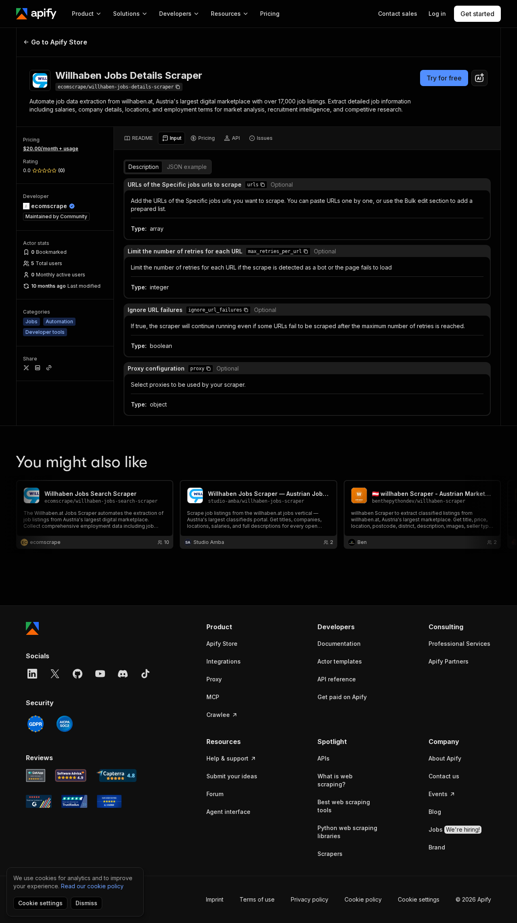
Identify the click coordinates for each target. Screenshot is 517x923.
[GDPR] (35, 723)
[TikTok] (145, 673)
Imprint (214, 899)
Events (438, 793)
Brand (437, 847)
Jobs (454, 829)
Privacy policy (309, 899)
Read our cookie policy (92, 886)
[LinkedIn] (32, 673)
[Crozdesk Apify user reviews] (109, 801)
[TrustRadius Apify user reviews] (74, 801)
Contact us (444, 776)
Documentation (339, 643)
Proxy (214, 679)
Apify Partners (449, 661)
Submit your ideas (231, 776)
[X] (54, 673)
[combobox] (479, 78)
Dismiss (86, 903)
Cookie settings (418, 899)
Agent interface (228, 811)
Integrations (223, 661)
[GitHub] (77, 673)
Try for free (444, 78)
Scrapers (330, 853)
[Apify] (36, 13)
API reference (336, 679)
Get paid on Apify (342, 696)
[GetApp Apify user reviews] (35, 775)
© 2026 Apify (473, 899)
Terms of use (257, 899)
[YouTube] (100, 673)
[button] (262, 184)
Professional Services (459, 643)
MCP (212, 696)
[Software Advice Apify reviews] (71, 775)
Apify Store (221, 643)
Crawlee (218, 714)
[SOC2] (64, 723)
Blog (435, 811)
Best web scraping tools (343, 806)
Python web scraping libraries (347, 831)
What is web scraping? (335, 780)
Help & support (227, 758)
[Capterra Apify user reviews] (116, 775)
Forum (214, 793)
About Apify (445, 758)
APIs (323, 758)
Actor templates (339, 661)
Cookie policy (363, 899)
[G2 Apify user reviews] (39, 801)
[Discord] (122, 673)
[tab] (138, 138)
